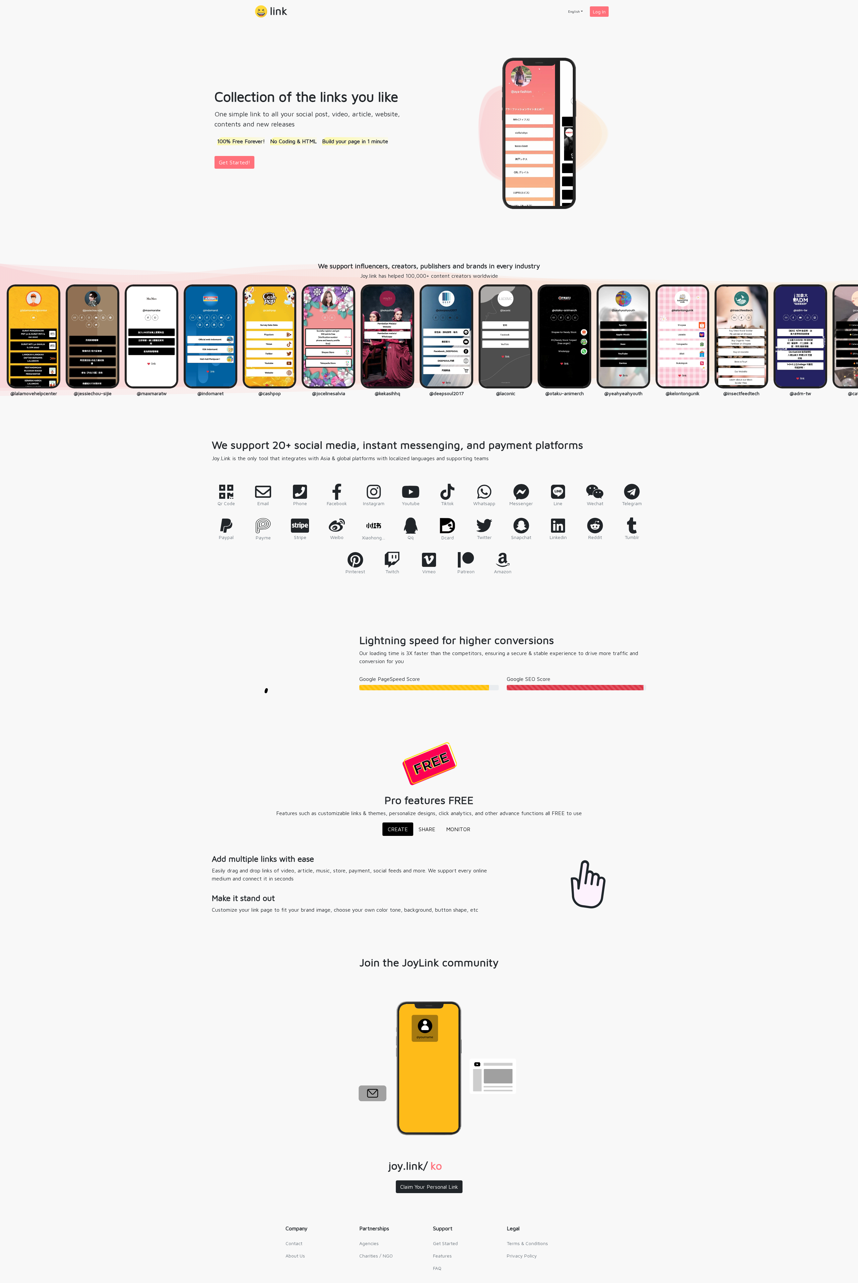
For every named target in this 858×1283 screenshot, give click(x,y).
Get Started (445, 1243)
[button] (271, 11)
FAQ (437, 1268)
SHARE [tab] (427, 829)
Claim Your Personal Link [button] (429, 1187)
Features (442, 1256)
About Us (295, 1256)
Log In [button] (599, 11)
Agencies (369, 1243)
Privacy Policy (522, 1256)
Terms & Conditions (527, 1243)
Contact (294, 1243)
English (574, 11)
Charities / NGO (376, 1256)
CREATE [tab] (398, 829)
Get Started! (234, 162)
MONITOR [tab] (458, 829)
